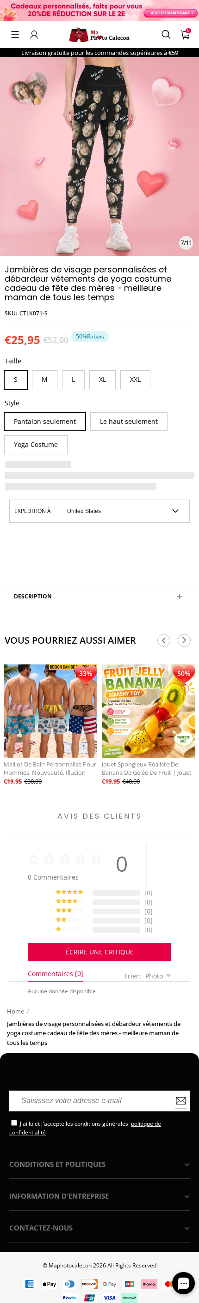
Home (15, 1011)
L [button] (73, 379)
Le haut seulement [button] (129, 421)
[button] (15, 34)
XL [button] (102, 379)
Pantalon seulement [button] (45, 421)
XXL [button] (135, 379)
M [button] (45, 379)
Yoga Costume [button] (36, 444)
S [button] (16, 379)
